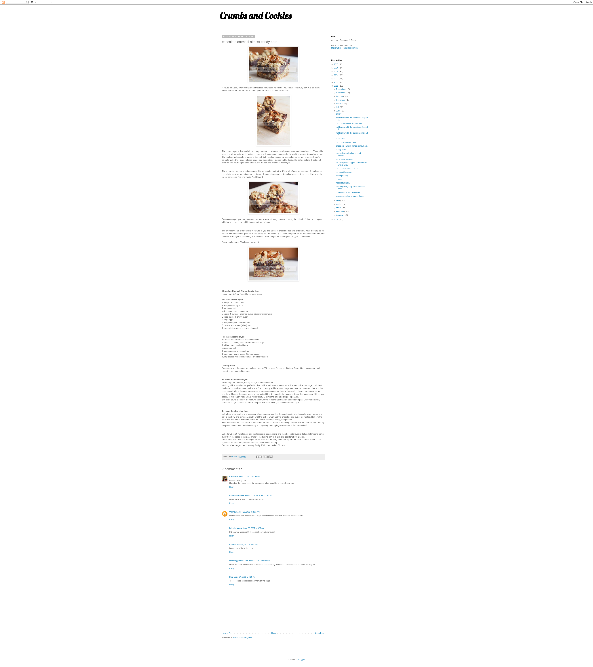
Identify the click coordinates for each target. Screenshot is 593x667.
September (341, 100)
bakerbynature (235, 528)
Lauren (232, 544)
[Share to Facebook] (267, 456)
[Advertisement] (354, 245)
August (339, 104)
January (339, 215)
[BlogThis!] (260, 456)
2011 (336, 86)
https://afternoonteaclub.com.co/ (344, 48)
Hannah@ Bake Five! (238, 561)
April (338, 204)
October (339, 96)
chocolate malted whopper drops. (350, 196)
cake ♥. (339, 114)
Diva (231, 577)
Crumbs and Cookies (256, 15)
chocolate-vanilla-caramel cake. (349, 123)
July (338, 107)
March (339, 208)
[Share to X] (264, 456)
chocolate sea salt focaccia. (347, 168)
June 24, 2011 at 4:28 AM (244, 577)
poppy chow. (341, 150)
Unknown (233, 512)
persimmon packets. (344, 159)
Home (273, 633)
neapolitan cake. (343, 183)
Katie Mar (233, 477)
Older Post (319, 633)
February (340, 211)
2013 (336, 79)
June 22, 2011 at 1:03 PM (249, 477)
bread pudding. (342, 176)
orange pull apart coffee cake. (348, 192)
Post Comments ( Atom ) (243, 638)
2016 (336, 68)
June (338, 111)
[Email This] (257, 456)
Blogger (301, 659)
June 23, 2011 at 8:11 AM (253, 528)
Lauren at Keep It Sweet (239, 495)
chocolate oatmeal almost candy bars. (352, 146)
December (340, 89)
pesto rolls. (340, 139)
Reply (231, 487)
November (340, 93)
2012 (336, 82)
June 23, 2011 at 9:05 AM (247, 544)
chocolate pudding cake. (346, 142)
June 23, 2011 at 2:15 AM (261, 495)
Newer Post (227, 633)
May (338, 200)
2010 (336, 219)
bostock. (339, 179)
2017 (336, 64)
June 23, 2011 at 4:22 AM (249, 512)
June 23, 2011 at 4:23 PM (259, 561)
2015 (336, 72)
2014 (336, 75)
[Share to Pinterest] (271, 456)
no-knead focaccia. (344, 172)
